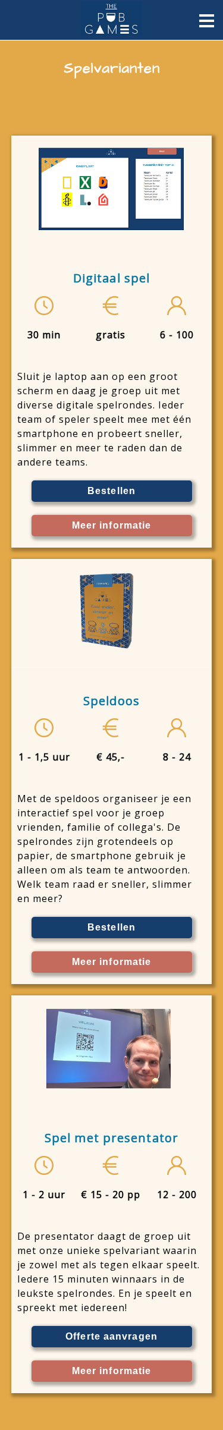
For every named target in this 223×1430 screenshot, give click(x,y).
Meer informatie (112, 525)
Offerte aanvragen (111, 1336)
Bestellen (111, 491)
